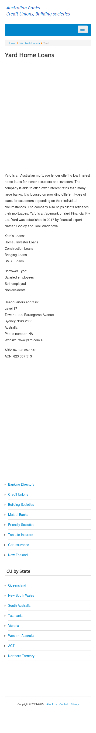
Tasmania (15, 615)
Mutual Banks (18, 514)
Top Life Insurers (20, 534)
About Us (51, 704)
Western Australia (21, 635)
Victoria (13, 625)
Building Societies (21, 504)
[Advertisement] (48, 118)
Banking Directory (21, 484)
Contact (63, 704)
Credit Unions (18, 494)
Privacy (74, 704)
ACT (11, 645)
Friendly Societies (21, 524)
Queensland (17, 585)
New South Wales (21, 595)
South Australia (19, 605)
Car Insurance (18, 544)
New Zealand (18, 554)
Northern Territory (21, 655)
